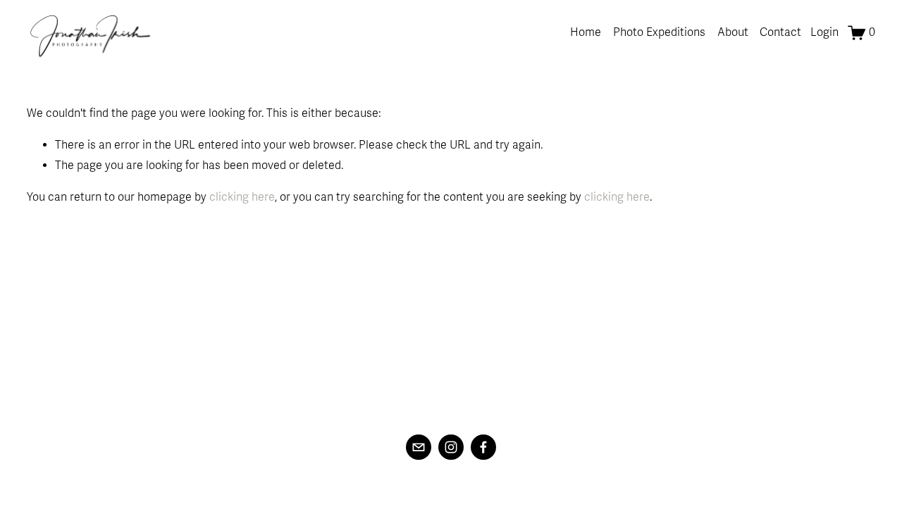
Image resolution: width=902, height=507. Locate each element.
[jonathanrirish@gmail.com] (418, 447)
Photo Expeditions (659, 32)
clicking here (242, 197)
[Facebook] (483, 447)
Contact (780, 32)
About (732, 32)
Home (585, 32)
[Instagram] (451, 447)
